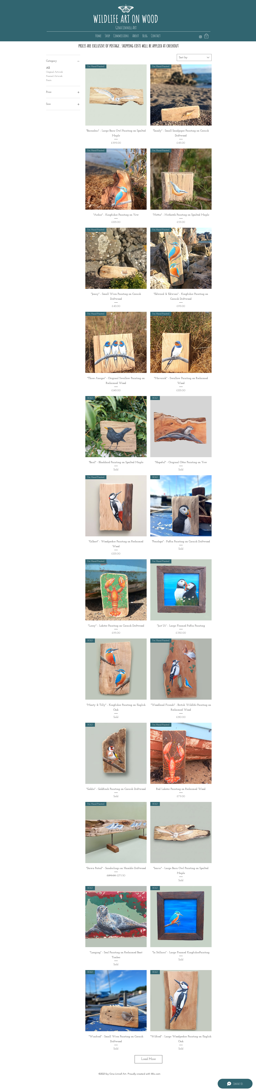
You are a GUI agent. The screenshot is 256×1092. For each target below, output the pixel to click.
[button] (206, 36)
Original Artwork (54, 72)
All (48, 68)
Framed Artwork (54, 76)
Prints (48, 80)
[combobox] (194, 57)
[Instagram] (200, 37)
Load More (148, 1059)
